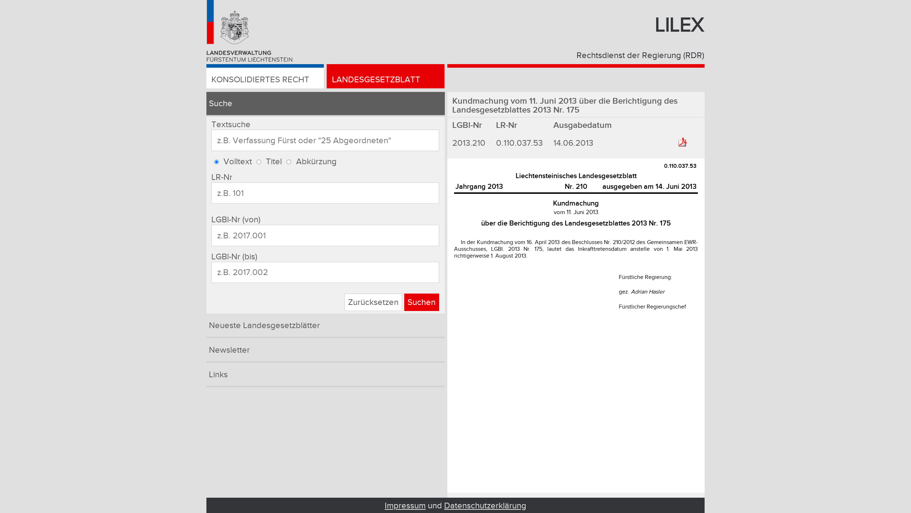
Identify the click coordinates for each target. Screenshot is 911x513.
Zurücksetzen (373, 302)
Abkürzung (316, 161)
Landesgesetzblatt (376, 79)
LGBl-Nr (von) (235, 219)
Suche (220, 103)
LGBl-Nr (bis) (234, 257)
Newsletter (229, 350)
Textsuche (231, 124)
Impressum (405, 506)
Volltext (237, 161)
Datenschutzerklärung (485, 506)
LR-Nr (221, 177)
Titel (274, 161)
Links (218, 374)
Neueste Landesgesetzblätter (264, 325)
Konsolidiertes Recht (260, 79)
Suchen (421, 302)
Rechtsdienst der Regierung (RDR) (640, 55)
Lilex (679, 25)
